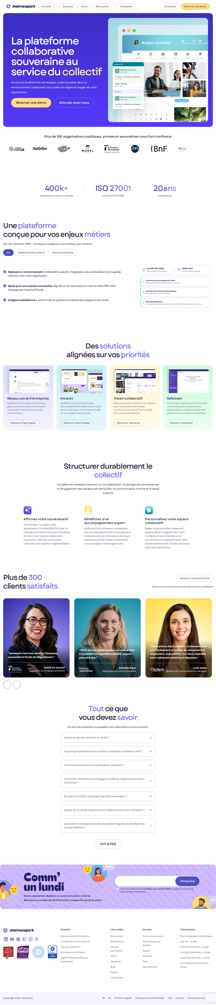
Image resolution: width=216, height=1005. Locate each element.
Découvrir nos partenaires (195, 578)
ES (109, 998)
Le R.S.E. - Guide (188, 941)
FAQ (145, 961)
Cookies (180, 998)
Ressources (117, 936)
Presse (114, 972)
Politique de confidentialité (157, 888)
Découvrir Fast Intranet (77, 423)
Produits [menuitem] (46, 6)
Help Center (117, 977)
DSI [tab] (8, 252)
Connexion (170, 6)
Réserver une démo (195, 6)
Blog (113, 966)
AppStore (116, 961)
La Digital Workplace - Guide (195, 952)
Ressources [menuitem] (102, 6)
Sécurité (147, 956)
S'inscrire (187, 881)
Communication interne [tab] (31, 252)
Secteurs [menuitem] (68, 6)
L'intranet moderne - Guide (194, 947)
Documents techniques (200, 998)
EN (103, 998)
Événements (117, 941)
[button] (7, 685)
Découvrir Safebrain (181, 423)
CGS (170, 998)
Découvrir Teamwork (128, 423)
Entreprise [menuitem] (126, 6)
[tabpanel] (108, 286)
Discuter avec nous (74, 102)
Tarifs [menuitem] (84, 6)
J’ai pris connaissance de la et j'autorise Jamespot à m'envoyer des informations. (156, 890)
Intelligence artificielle (73, 952)
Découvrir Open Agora (23, 423)
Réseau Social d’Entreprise (75, 936)
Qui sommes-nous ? (153, 936)
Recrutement (150, 966)
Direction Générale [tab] (63, 252)
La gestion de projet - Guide (195, 957)
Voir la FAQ (108, 844)
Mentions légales (123, 998)
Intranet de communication (75, 941)
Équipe (146, 950)
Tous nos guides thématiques (196, 936)
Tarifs (113, 956)
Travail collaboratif (70, 947)
